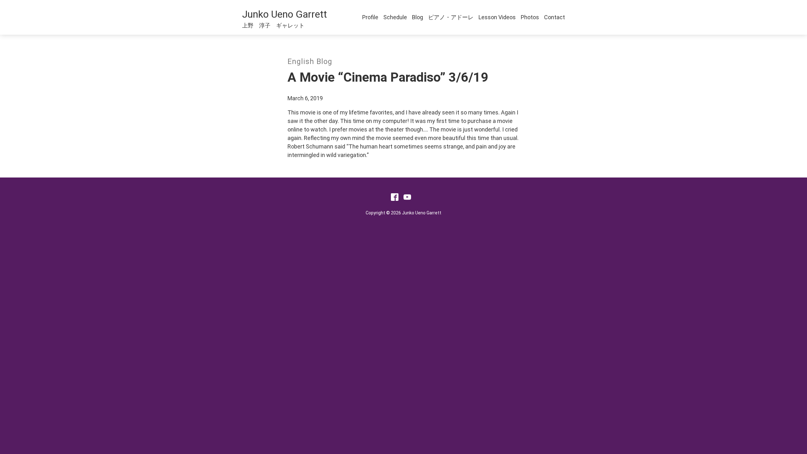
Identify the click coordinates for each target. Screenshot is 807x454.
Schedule (395, 17)
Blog (417, 17)
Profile (370, 17)
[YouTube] (407, 198)
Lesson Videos (497, 17)
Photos (530, 17)
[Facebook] (394, 198)
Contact (554, 17)
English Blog (309, 61)
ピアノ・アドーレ (450, 17)
